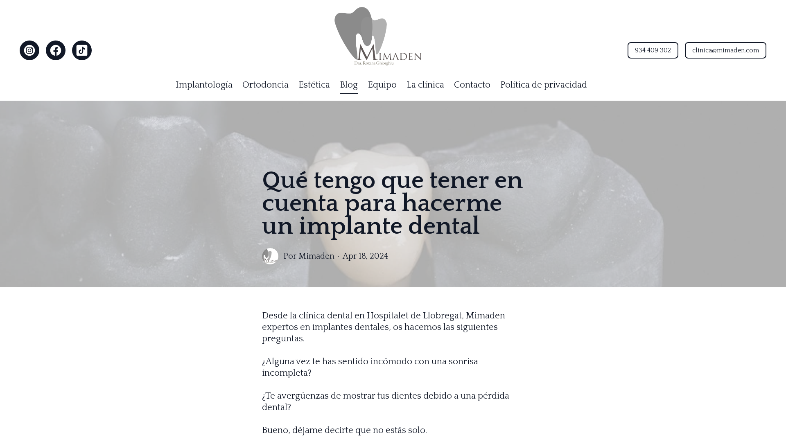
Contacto (472, 85)
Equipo (382, 85)
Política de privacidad (543, 85)
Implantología (204, 85)
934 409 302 (653, 50)
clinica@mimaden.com (725, 50)
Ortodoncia (265, 85)
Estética (314, 85)
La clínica (425, 85)
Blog (349, 85)
